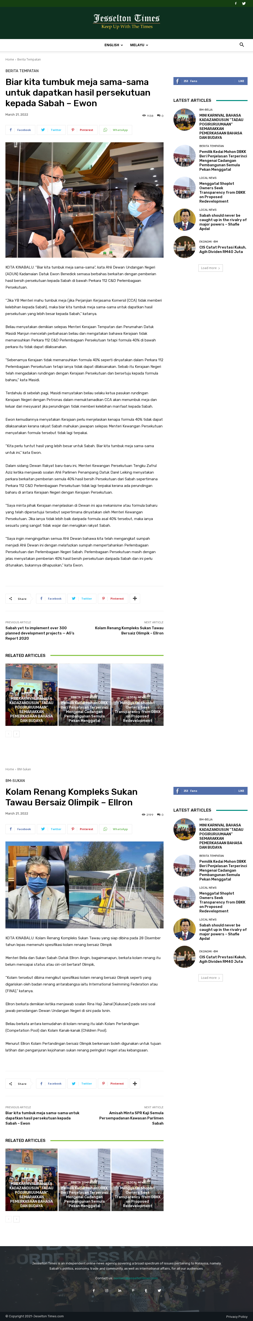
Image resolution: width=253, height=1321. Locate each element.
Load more (209, 268)
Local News (137, 697)
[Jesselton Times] (126, 23)
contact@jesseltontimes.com (136, 1278)
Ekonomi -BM (208, 241)
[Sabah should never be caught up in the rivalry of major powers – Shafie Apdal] (184, 220)
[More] (135, 599)
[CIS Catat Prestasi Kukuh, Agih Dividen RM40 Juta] (184, 247)
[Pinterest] (133, 1290)
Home (9, 59)
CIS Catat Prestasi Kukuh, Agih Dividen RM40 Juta (222, 249)
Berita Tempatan (29, 59)
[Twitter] (244, 3)
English (112, 44)
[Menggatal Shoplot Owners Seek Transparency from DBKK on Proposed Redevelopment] (184, 188)
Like (241, 81)
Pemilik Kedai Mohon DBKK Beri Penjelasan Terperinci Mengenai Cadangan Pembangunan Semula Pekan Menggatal (84, 712)
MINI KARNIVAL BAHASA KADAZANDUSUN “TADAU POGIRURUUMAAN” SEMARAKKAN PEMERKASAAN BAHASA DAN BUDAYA (31, 709)
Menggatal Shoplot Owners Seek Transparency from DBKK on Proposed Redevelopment (138, 712)
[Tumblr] (146, 1290)
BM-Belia (31, 693)
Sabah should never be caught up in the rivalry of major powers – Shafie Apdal (223, 222)
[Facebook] (235, 3)
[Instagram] (107, 1290)
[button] (242, 45)
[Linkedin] (120, 1290)
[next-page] (16, 734)
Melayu (137, 44)
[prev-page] (8, 734)
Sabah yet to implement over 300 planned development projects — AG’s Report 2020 (39, 633)
